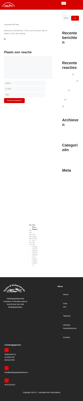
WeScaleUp (55, 392)
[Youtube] (21, 315)
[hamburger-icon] (63, 3)
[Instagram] (17, 315)
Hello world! (67, 49)
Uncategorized (11, 39)
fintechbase (66, 74)
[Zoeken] (75, 18)
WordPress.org (68, 188)
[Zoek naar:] (66, 18)
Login (64, 177)
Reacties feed (67, 185)
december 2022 (68, 131)
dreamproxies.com (69, 103)
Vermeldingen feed (69, 181)
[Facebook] (10, 315)
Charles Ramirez (69, 81)
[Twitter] (14, 315)
